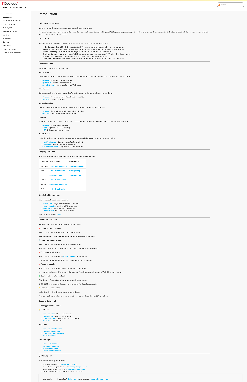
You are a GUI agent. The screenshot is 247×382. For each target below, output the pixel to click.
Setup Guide (47, 144)
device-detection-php (57, 189)
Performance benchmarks (51, 351)
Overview (45, 80)
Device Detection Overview (52, 329)
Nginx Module (47, 204)
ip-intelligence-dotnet (76, 166)
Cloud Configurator (49, 142)
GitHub (58, 214)
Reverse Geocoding (49, 318)
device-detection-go (56, 175)
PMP (44, 130)
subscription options (98, 379)
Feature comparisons (50, 348)
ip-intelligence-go (75, 175)
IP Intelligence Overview (51, 331)
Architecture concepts (50, 346)
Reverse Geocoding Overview (53, 333)
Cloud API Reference (50, 146)
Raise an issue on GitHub (67, 364)
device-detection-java (57, 171)
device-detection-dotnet (58, 166)
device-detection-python (58, 184)
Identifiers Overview (49, 336)
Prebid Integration (49, 206)
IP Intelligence (47, 316)
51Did (44, 128)
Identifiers (46, 321)
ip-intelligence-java (75, 171)
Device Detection (48, 314)
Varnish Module (48, 211)
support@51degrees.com (77, 367)
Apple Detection (48, 85)
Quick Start (46, 83)
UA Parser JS (47, 208)
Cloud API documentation (75, 369)
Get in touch (73, 379)
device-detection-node (57, 180)
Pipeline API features (50, 344)
